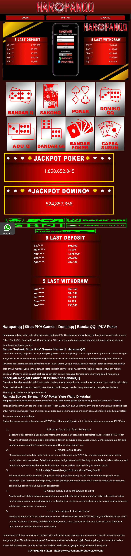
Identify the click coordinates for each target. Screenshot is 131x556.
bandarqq (19, 382)
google (74, 545)
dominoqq (71, 440)
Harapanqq (9, 335)
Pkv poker (8, 400)
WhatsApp (7, 233)
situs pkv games (49, 353)
